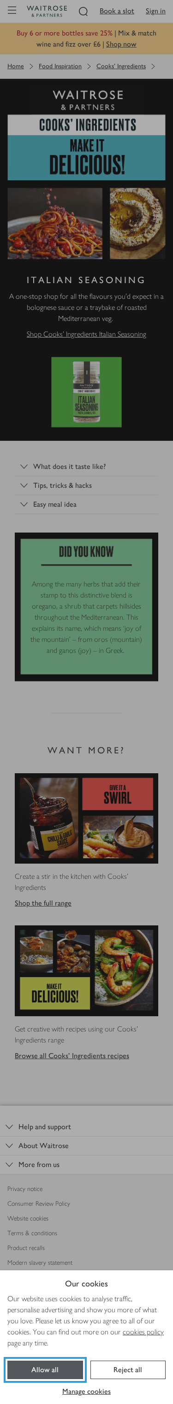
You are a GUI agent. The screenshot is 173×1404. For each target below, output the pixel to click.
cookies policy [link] (143, 1331)
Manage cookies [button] (86, 1391)
